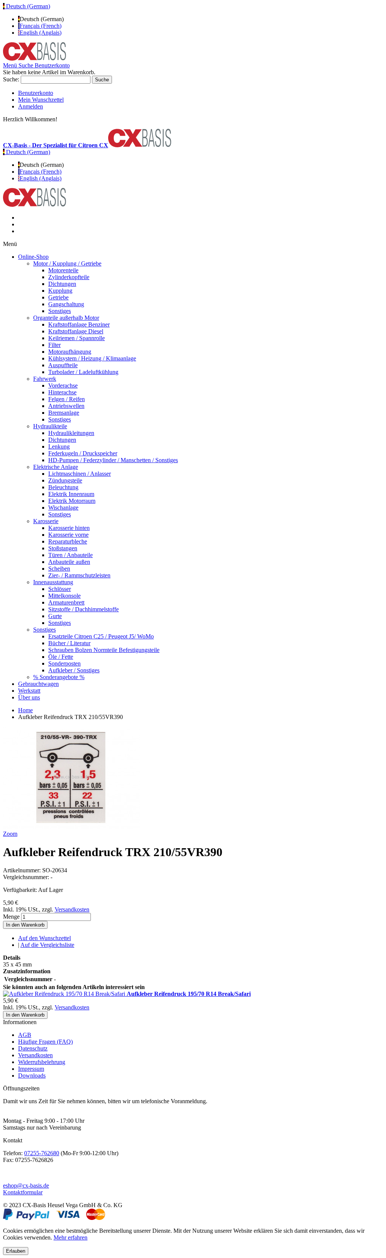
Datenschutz (32, 1048)
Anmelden (30, 106)
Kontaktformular (23, 1192)
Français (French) (40, 26)
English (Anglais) (40, 32)
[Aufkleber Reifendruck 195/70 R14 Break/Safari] (65, 994)
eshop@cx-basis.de (26, 1185)
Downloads (32, 1075)
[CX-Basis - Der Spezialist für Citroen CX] (34, 58)
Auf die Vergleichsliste (47, 945)
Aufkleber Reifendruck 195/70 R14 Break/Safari (189, 994)
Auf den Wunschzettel (44, 938)
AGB (24, 1035)
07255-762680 (41, 1153)
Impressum (31, 1069)
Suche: (11, 79)
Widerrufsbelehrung (41, 1062)
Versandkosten (72, 909)
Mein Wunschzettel (41, 99)
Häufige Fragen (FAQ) (45, 1041)
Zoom (10, 834)
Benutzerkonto (35, 93)
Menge (11, 916)
